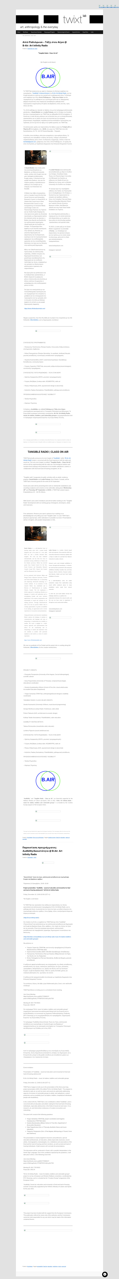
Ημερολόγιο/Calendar (36, 32)
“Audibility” (56, 458)
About (18, 32)
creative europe (52, 837)
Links (92, 32)
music (59, 1266)
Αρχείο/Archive (76, 32)
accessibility (40, 1266)
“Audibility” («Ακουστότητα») (41, 93)
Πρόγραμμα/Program (49, 32)
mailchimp (55, 1266)
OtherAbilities (34, 320)
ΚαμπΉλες (85, 32)
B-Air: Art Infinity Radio (59, 93)
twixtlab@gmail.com (29, 141)
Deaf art (58, 837)
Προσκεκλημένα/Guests (63, 32)
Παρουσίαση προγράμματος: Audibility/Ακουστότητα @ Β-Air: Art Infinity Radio (42, 851)
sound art (64, 1266)
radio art (68, 837)
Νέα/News (25, 32)
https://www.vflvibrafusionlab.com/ (34, 308)
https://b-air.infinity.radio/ (31, 917)
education (62, 837)
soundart (25, 839)
